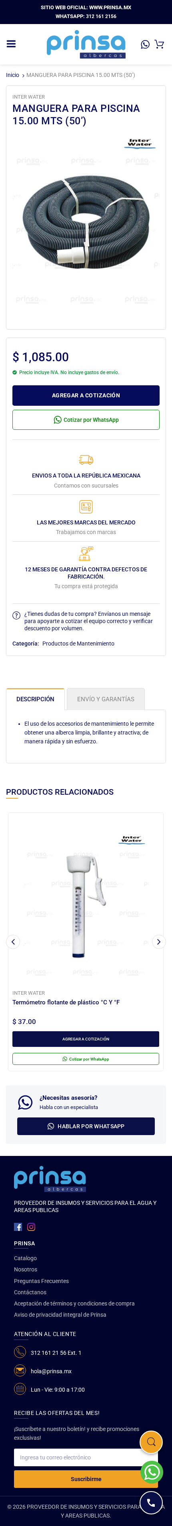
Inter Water (28, 97)
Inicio (12, 75)
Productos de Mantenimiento (78, 643)
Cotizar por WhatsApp (91, 420)
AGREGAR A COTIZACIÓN (86, 395)
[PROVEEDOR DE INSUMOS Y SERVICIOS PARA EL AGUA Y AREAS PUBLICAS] (86, 43)
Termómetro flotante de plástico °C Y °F (66, 1002)
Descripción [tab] (35, 699)
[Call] (151, 1503)
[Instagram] (31, 1227)
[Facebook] (18, 1227)
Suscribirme (86, 1479)
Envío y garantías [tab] (105, 699)
